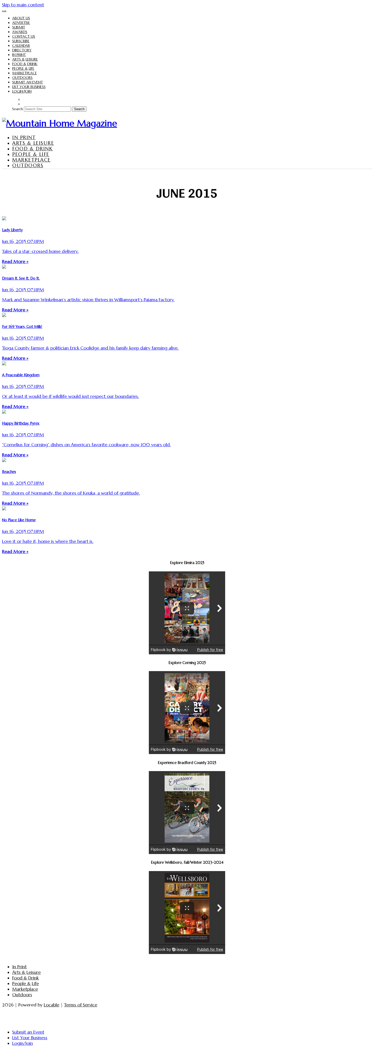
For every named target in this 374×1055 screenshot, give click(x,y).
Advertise (21, 22)
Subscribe (21, 41)
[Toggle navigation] (4, 11)
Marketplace (24, 73)
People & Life (23, 68)
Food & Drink (24, 64)
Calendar (21, 45)
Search (17, 109)
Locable (51, 1005)
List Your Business (29, 86)
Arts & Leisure (25, 59)
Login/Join (22, 91)
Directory (22, 50)
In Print (19, 54)
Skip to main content (23, 5)
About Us (21, 18)
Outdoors (22, 77)
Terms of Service (80, 1005)
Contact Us (23, 36)
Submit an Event (27, 82)
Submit (18, 27)
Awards (19, 32)
